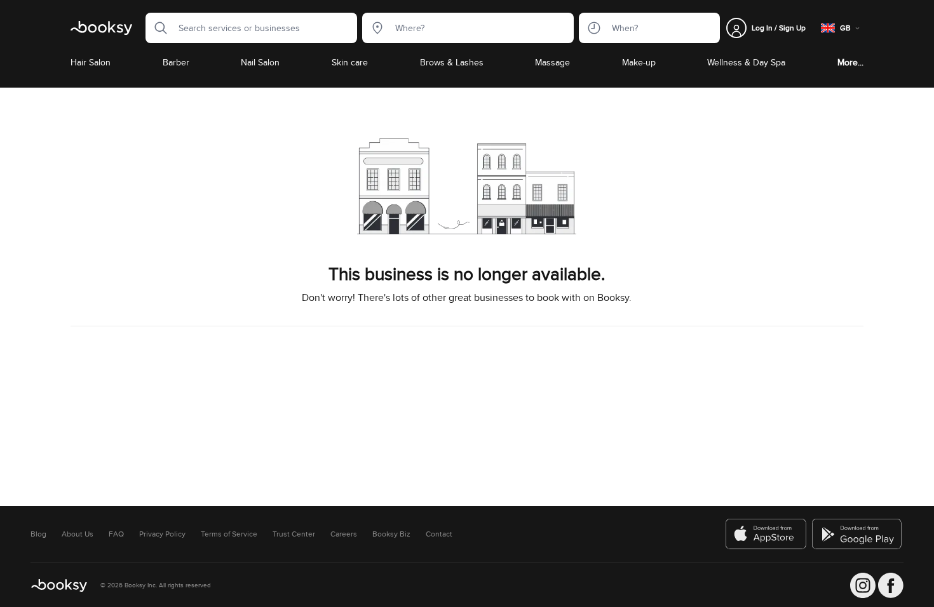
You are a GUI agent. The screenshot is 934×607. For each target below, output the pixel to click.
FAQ (116, 534)
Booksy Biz (391, 534)
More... (850, 62)
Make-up (639, 62)
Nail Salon (260, 62)
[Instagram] (863, 585)
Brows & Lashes (452, 62)
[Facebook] (891, 585)
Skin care (350, 62)
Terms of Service (229, 534)
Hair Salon (91, 62)
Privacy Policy (162, 534)
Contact (439, 534)
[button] (157, 28)
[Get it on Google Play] (858, 534)
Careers (343, 534)
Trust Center (294, 534)
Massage (552, 62)
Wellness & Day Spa (746, 62)
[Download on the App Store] (766, 534)
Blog (38, 534)
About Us (77, 534)
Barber (176, 62)
